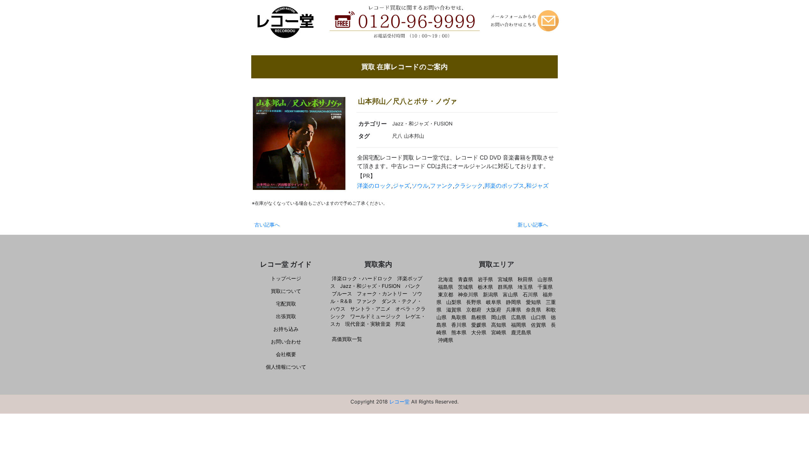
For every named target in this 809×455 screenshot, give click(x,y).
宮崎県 (498, 332)
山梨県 (453, 302)
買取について (286, 291)
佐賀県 (538, 325)
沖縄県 (445, 340)
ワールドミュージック (375, 316)
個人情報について (286, 367)
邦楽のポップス (504, 185)
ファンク (441, 185)
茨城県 (465, 287)
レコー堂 (399, 401)
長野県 (473, 302)
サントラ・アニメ (370, 309)
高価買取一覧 (347, 339)
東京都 (445, 294)
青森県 (465, 279)
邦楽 (400, 324)
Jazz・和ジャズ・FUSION (370, 286)
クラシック (468, 185)
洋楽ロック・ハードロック (362, 278)
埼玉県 (525, 287)
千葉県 (545, 287)
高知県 (498, 325)
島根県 (478, 317)
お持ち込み (286, 329)
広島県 (518, 317)
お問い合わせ (286, 341)
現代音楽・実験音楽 (368, 324)
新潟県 (490, 294)
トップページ (286, 278)
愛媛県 (478, 325)
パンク (412, 286)
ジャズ (401, 185)
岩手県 (485, 279)
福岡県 (518, 325)
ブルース (342, 293)
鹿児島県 (521, 332)
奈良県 (533, 309)
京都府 (473, 309)
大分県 (478, 332)
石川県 (530, 294)
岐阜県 (493, 302)
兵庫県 (513, 309)
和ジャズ (537, 185)
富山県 (510, 294)
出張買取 (286, 316)
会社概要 (286, 354)
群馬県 (505, 287)
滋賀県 (453, 309)
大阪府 (493, 309)
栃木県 (485, 287)
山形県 (545, 279)
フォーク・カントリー (382, 293)
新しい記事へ (533, 224)
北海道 (445, 279)
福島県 (445, 287)
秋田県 (525, 279)
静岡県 (513, 302)
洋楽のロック (374, 185)
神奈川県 (468, 294)
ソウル (420, 185)
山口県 (538, 317)
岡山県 (498, 317)
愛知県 (533, 302)
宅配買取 (286, 303)
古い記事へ (267, 224)
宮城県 (505, 279)
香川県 (458, 325)
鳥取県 (458, 317)
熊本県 (458, 332)
